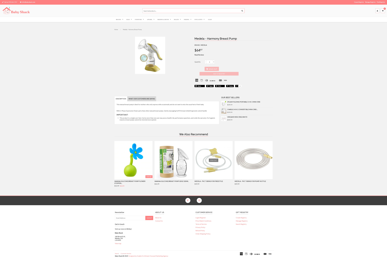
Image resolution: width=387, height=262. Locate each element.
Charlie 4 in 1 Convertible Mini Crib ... (242, 109)
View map (118, 243)
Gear (128, 19)
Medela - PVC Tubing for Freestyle (209, 181)
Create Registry (359, 2)
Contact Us (159, 221)
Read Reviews (199, 55)
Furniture (138, 19)
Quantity (198, 62)
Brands (118, 19)
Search (117, 253)
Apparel (149, 19)
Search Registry (241, 224)
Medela (204, 45)
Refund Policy (200, 230)
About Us (158, 218)
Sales (210, 19)
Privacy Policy (200, 227)
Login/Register (201, 218)
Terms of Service (201, 224)
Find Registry (381, 2)
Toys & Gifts (198, 19)
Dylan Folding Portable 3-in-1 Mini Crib (243, 102)
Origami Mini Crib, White (237, 117)
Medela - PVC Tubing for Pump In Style (250, 181)
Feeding (186, 19)
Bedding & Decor (163, 19)
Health (176, 19)
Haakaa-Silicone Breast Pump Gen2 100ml (171, 181)
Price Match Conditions (203, 221)
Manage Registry (370, 2)
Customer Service (126, 253)
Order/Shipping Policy (203, 234)
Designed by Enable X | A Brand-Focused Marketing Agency (148, 256)
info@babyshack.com (28, 2)
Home (116, 29)
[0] (383, 11)
